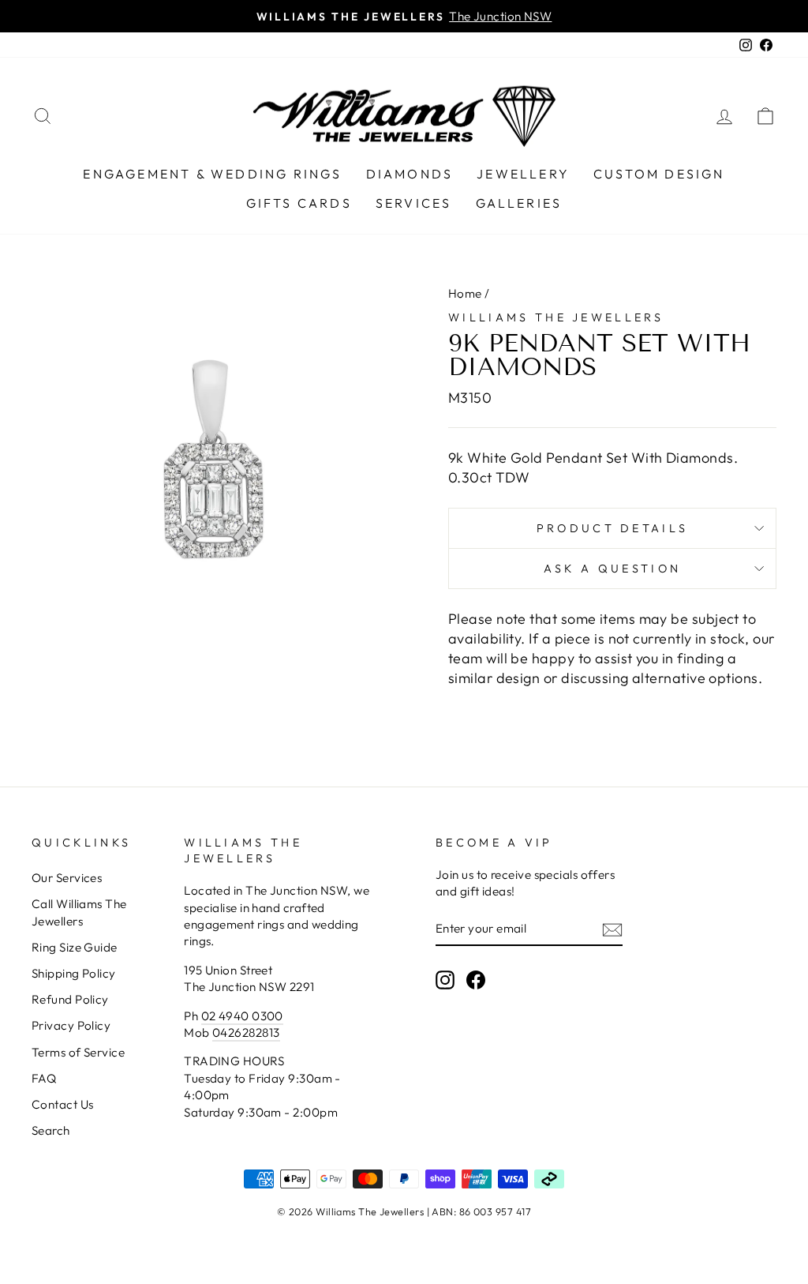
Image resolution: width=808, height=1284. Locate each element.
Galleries (519, 203)
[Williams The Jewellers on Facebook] (475, 979)
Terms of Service (78, 1052)
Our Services (67, 877)
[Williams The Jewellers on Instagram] (445, 979)
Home (465, 293)
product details (613, 528)
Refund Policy (70, 999)
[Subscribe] (612, 929)
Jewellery (523, 174)
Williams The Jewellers (556, 317)
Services (414, 203)
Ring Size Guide (75, 947)
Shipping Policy (74, 973)
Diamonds (410, 174)
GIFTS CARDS (299, 203)
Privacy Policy (71, 1025)
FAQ (44, 1078)
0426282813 (246, 1032)
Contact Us (63, 1104)
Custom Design (659, 174)
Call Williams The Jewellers (79, 912)
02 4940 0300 (242, 1015)
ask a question (612, 568)
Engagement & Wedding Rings (212, 174)
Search (51, 1130)
